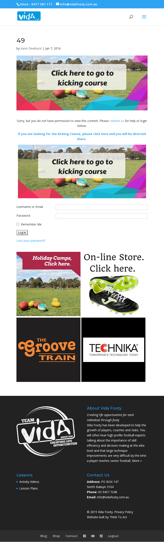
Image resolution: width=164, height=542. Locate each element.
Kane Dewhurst (31, 48)
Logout (113, 536)
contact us (117, 121)
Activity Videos (29, 482)
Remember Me (31, 224)
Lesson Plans (28, 488)
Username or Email (29, 207)
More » (137, 461)
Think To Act (118, 517)
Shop (56, 536)
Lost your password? (30, 241)
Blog (43, 536)
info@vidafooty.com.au (113, 497)
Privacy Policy (123, 512)
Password (23, 215)
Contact (72, 536)
